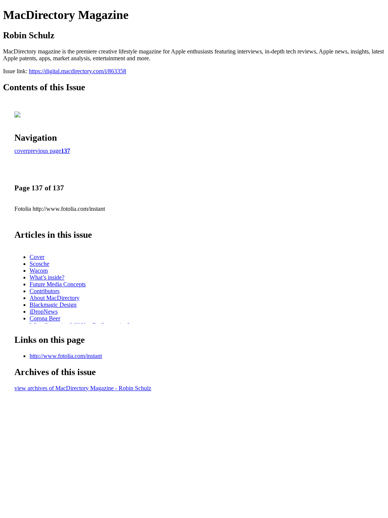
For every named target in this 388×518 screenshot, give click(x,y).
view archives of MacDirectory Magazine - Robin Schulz (82, 388)
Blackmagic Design (53, 304)
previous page (44, 151)
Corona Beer (45, 318)
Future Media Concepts (58, 284)
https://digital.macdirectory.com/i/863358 (77, 71)
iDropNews (44, 311)
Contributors (44, 291)
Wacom (39, 270)
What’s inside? (47, 277)
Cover (37, 257)
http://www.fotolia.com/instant (66, 356)
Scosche (39, 264)
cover (21, 151)
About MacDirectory (55, 298)
